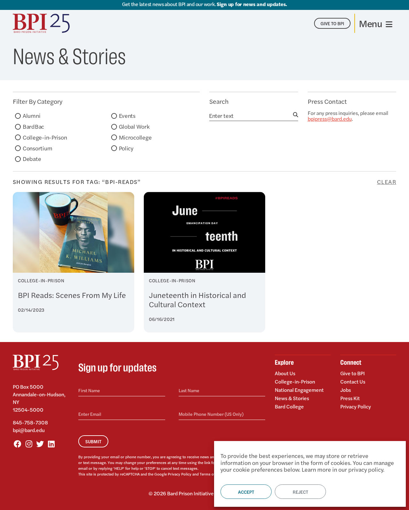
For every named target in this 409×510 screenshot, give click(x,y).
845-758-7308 (30, 422)
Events (127, 115)
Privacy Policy (179, 474)
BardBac (33, 126)
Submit (93, 441)
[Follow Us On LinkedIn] (51, 443)
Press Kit (350, 398)
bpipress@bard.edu (330, 118)
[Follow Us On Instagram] (29, 443)
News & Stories (292, 398)
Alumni (31, 115)
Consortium (37, 148)
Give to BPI (352, 373)
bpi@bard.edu (29, 430)
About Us (285, 373)
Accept (246, 492)
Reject (300, 492)
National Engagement (299, 389)
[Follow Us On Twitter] (40, 443)
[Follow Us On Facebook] (17, 443)
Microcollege (135, 137)
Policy (126, 148)
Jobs (345, 389)
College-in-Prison (45, 137)
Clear (386, 182)
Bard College (289, 406)
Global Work (134, 126)
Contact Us (352, 381)
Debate (32, 159)
